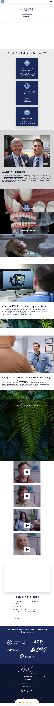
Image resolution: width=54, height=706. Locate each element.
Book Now (27, 16)
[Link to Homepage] (27, 670)
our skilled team (35, 178)
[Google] (22, 690)
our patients (23, 381)
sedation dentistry (11, 382)
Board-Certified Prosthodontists (27, 69)
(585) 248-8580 (27, 686)
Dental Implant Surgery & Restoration (28, 92)
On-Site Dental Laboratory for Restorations (27, 122)
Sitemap (42, 698)
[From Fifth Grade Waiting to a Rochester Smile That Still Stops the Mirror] (27, 496)
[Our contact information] (2, 1)
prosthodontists (23, 313)
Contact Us (18, 618)
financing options (43, 384)
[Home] (27, 9)
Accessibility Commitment (33, 698)
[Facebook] (24, 690)
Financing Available (28, 118)
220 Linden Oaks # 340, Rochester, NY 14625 (27, 683)
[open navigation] (51, 2)
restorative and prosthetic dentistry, (20, 178)
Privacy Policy (23, 698)
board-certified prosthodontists (13, 177)
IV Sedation (27, 101)
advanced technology (19, 310)
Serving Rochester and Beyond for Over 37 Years (27, 74)
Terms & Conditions (14, 698)
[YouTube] (30, 690)
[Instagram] (27, 690)
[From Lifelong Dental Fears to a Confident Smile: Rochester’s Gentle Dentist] (27, 544)
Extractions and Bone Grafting (28, 97)
